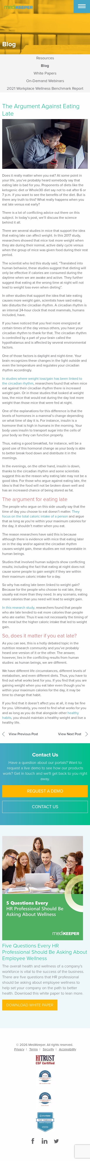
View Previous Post (23, 734)
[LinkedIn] (45, 1141)
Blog (45, 65)
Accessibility (67, 1049)
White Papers (45, 73)
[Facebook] (33, 1141)
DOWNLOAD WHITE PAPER (29, 1005)
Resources (45, 58)
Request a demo (45, 791)
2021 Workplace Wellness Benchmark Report (45, 88)
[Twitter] (57, 1141)
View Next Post (69, 734)
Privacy (19, 1049)
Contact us (45, 806)
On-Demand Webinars (45, 80)
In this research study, (18, 607)
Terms (33, 1049)
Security (48, 1049)
